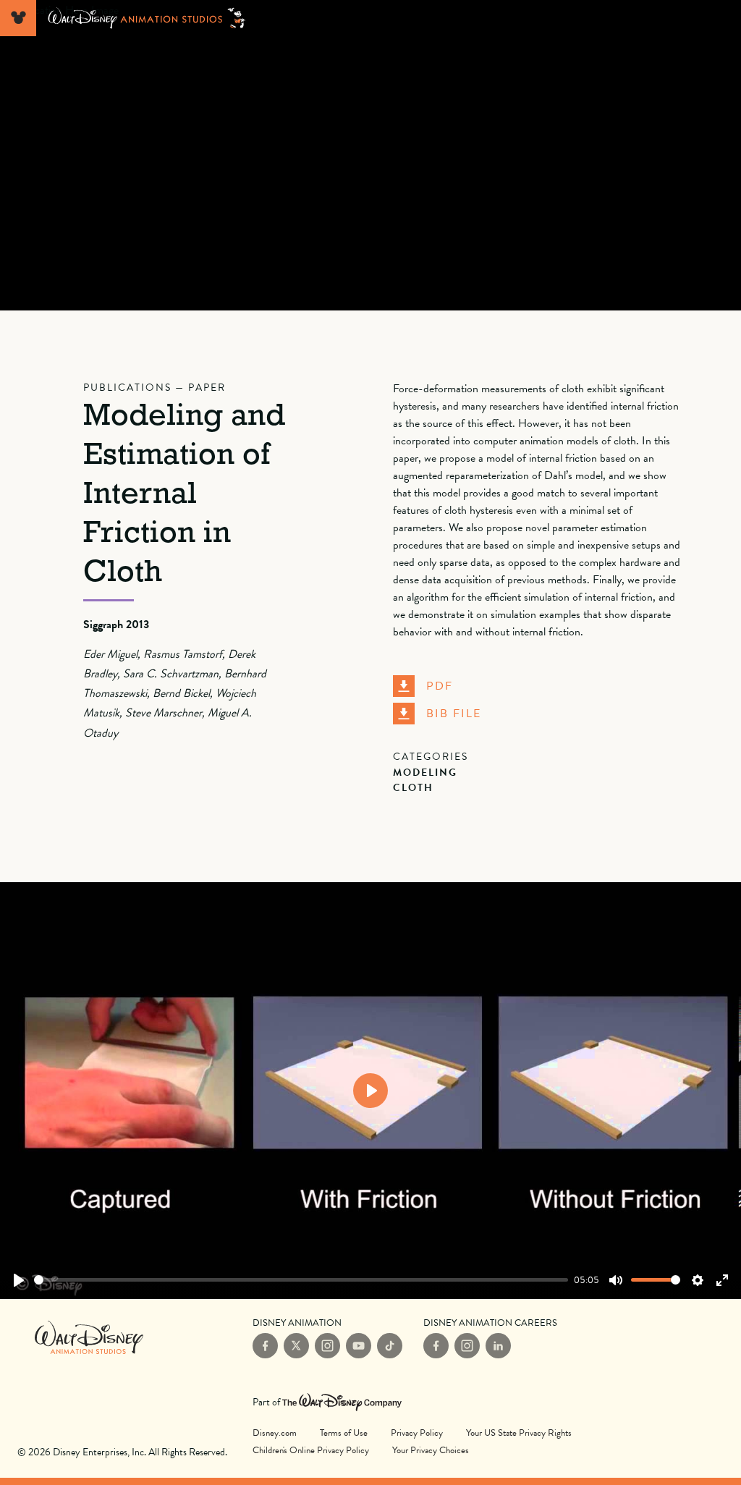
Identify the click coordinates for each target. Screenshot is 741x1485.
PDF (439, 686)
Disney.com (275, 1433)
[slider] (301, 1280)
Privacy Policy (417, 1433)
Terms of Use (344, 1433)
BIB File (453, 713)
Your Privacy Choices (430, 1449)
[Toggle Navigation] (18, 18)
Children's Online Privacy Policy (311, 1450)
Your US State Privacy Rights (519, 1433)
